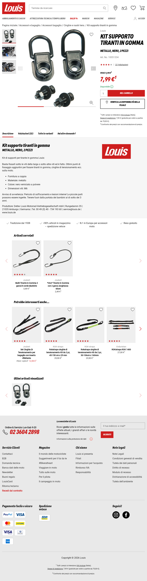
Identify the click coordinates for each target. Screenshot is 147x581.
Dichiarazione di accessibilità (127, 477)
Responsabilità (83, 472)
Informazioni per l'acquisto (89, 463)
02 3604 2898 (24, 432)
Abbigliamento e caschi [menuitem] (13, 18)
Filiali (78, 458)
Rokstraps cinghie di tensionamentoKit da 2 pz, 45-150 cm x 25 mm (58, 352)
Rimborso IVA (82, 467)
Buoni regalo (8, 477)
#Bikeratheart (46, 463)
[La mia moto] (124, 8)
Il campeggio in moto (49, 481)
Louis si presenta (84, 454)
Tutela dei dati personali (124, 463)
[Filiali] (115, 8)
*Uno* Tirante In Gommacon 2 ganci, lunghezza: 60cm (58, 286)
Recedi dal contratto (12, 490)
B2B (4, 458)
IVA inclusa (125, 115)
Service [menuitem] (111, 18)
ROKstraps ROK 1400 (121, 349)
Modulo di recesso (121, 472)
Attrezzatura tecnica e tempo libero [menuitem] (47, 18)
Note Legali (118, 454)
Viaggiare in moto (48, 467)
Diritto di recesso (120, 467)
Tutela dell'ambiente (122, 481)
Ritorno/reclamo (10, 486)
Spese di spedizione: (108, 118)
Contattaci (7, 454)
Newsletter (7, 472)
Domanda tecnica (11, 463)
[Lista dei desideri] (133, 8)
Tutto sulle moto (47, 472)
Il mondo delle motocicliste (52, 454)
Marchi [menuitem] (85, 18)
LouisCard (7, 481)
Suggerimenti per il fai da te (53, 458)
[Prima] (93, 68)
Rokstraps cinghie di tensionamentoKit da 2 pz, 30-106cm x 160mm (90, 352)
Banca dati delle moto (13, 467)
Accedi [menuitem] (141, 18)
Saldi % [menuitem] (74, 18)
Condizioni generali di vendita (127, 458)
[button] (104, 8)
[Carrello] (142, 8)
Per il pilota (44, 477)
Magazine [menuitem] (98, 18)
